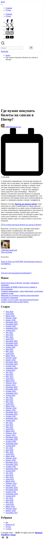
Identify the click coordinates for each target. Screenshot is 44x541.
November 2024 (12, 343)
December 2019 (11, 462)
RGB (3, 2)
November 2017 (12, 513)
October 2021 (11, 416)
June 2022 (9, 400)
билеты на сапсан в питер (26, 204)
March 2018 (10, 506)
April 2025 (10, 339)
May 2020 (9, 452)
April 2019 (10, 479)
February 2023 (11, 383)
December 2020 (11, 437)
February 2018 (11, 508)
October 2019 (11, 467)
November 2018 (12, 490)
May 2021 (9, 427)
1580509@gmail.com (9, 250)
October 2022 (11, 391)
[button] (26, 48)
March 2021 (10, 431)
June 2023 (9, 374)
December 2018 (11, 488)
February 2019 (11, 483)
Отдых (8, 527)
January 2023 (11, 385)
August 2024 (10, 347)
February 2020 (11, 458)
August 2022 (10, 395)
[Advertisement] (22, 84)
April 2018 (10, 504)
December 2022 (11, 387)
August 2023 (10, 370)
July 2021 (9, 423)
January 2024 (11, 360)
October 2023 (11, 366)
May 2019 (9, 477)
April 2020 (10, 454)
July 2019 (9, 473)
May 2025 (9, 337)
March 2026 (10, 316)
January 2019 (11, 485)
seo (7, 522)
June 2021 (9, 425)
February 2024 (11, 358)
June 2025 (9, 335)
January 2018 (11, 511)
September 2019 (12, 469)
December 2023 (11, 362)
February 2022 (11, 408)
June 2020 (9, 450)
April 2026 (10, 314)
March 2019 (10, 481)
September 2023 (12, 368)
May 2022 (9, 402)
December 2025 (11, 322)
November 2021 (12, 414)
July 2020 (9, 448)
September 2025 (12, 328)
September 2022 (12, 393)
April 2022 (10, 404)
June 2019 (9, 475)
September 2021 (12, 418)
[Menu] (2, 4)
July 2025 (9, 333)
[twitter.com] (10, 26)
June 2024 (9, 349)
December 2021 (11, 412)
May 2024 (9, 351)
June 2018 (9, 500)
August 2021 (10, 420)
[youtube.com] (10, 38)
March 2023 (10, 381)
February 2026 (11, 318)
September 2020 (12, 444)
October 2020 (11, 441)
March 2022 (10, 406)
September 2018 (12, 494)
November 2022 (12, 389)
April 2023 (10, 379)
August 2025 (10, 330)
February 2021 (11, 433)
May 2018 (9, 502)
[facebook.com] (10, 22)
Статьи (8, 529)
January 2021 (11, 435)
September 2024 (12, 345)
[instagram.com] (10, 34)
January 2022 (11, 410)
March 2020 (10, 456)
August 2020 (10, 446)
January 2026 (11, 320)
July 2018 (9, 498)
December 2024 (11, 341)
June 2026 (9, 312)
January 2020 (11, 460)
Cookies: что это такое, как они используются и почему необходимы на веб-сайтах (20, 301)
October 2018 (11, 492)
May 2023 (9, 377)
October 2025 (11, 326)
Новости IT (10, 525)
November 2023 (12, 364)
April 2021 (10, 429)
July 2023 (9, 372)
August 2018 (10, 496)
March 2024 (10, 356)
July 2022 (9, 397)
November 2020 (12, 439)
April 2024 (10, 353)
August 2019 (10, 471)
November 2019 (12, 464)
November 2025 (12, 324)
